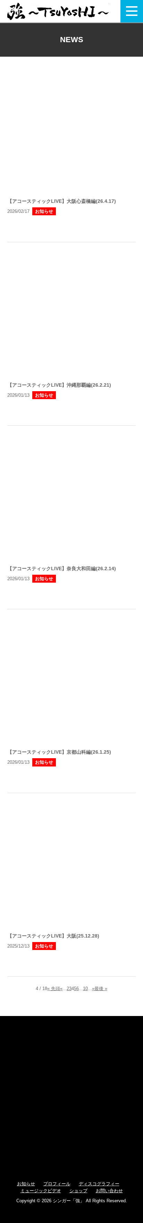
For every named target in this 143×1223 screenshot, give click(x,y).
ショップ (78, 1190)
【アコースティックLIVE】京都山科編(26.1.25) (59, 752)
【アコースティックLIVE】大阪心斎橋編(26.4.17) (61, 201)
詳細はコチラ (71, 227)
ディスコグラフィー (99, 1183)
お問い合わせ (109, 1190)
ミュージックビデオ (40, 1190)
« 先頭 (53, 988)
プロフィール (56, 1183)
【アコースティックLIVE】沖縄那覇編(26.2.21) (59, 385)
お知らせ (26, 1183)
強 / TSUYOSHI (58, 11)
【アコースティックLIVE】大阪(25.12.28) (53, 936)
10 (85, 988)
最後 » (100, 988)
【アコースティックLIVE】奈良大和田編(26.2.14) (61, 568)
